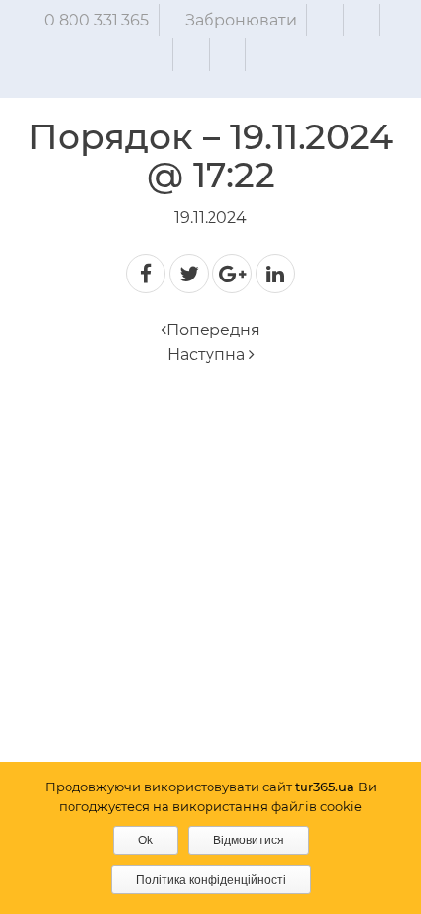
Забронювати (241, 20)
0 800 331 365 (96, 20)
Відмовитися (248, 840)
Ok (145, 840)
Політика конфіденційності (211, 880)
